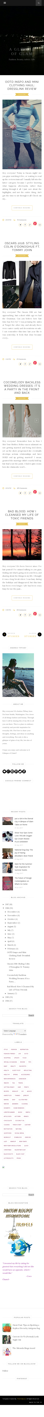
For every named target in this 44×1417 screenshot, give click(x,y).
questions (7, 1139)
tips (29, 1068)
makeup (13, 1147)
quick (26, 1151)
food (25, 1064)
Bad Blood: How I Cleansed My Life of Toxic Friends (22, 515)
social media (19, 1139)
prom (19, 1164)
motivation (8, 1135)
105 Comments (22, 488)
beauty (13, 1072)
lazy (5, 1147)
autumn (18, 1122)
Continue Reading (22, 208)
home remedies (18, 1114)
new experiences (9, 1085)
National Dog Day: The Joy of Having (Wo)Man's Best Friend (24, 859)
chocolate (8, 1126)
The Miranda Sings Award (24, 1354)
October (11, 925)
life (19, 1059)
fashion (22, 94)
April (9, 947)
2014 (7, 1007)
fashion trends (9, 1059)
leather (27, 1131)
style (6, 1055)
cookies (7, 1131)
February (11, 954)
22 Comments (21, 359)
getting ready (9, 1093)
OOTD (26, 1059)
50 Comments (21, 616)
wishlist (15, 1097)
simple (28, 1118)
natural (19, 1135)
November (12, 921)
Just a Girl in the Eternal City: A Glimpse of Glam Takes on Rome (24, 827)
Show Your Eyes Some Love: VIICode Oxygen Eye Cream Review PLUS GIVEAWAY (24, 843)
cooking (25, 1110)
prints (26, 1093)
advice (22, 524)
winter (6, 1110)
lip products (8, 1164)
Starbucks (18, 1143)
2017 (7, 910)
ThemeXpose (21, 1405)
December (12, 917)
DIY (23, 1097)
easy (13, 1105)
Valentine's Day (20, 1156)
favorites (22, 1072)
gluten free (23, 1105)
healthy (7, 1080)
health (6, 1076)
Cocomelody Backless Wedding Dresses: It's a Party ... (18, 984)
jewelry (26, 1101)
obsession (22, 1085)
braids (26, 1122)
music (20, 1118)
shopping (7, 1064)
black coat (20, 1160)
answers (15, 1110)
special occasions (10, 1068)
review (22, 1068)
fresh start (17, 1131)
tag (13, 1089)
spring (15, 1080)
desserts (7, 1114)
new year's (23, 1147)
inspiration (24, 1055)
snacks (6, 1089)
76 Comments (21, 220)
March (10, 951)
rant (5, 1072)
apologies (7, 1122)
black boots (8, 1160)
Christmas (7, 1156)
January (10, 999)
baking (6, 1105)
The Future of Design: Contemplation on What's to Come (23, 887)
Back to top (34, 1408)
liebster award (9, 1118)
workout (7, 1143)
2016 (7, 914)
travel (20, 1089)
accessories (25, 1080)
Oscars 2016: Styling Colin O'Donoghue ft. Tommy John (22, 247)
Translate (22, 1040)
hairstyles (7, 1101)
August (10, 932)
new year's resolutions (12, 1151)
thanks (17, 1101)
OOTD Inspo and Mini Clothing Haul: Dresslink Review (22, 85)
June (9, 940)
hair (19, 1093)
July (9, 936)
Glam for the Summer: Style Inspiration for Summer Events (23, 873)
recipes (6, 1097)
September (12, 929)
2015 (7, 1003)
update (16, 1064)
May (9, 943)
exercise (28, 1143)
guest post (16, 1076)
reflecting (28, 1076)
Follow (5, 1377)
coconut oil (19, 1126)
